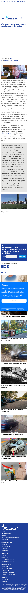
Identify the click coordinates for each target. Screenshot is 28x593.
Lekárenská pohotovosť (7, 561)
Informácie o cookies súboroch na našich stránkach (8, 309)
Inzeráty (3, 1)
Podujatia (10, 1)
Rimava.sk (4, 544)
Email (4, 256)
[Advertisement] (14, 42)
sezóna (16, 60)
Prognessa (4, 581)
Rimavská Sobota (8, 60)
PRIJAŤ (14, 300)
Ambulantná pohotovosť (7, 559)
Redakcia (3, 535)
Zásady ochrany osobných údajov (20, 309)
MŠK (2, 60)
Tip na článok (4, 550)
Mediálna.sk (4, 579)
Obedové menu (5, 557)
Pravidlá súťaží (5, 539)
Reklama (16, 1)
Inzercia (3, 555)
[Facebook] (2, 266)
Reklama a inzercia (6, 533)
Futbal (10, 58)
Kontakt (22, 1)
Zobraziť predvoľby (14, 305)
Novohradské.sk (5, 546)
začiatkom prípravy (6, 133)
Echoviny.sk (4, 548)
